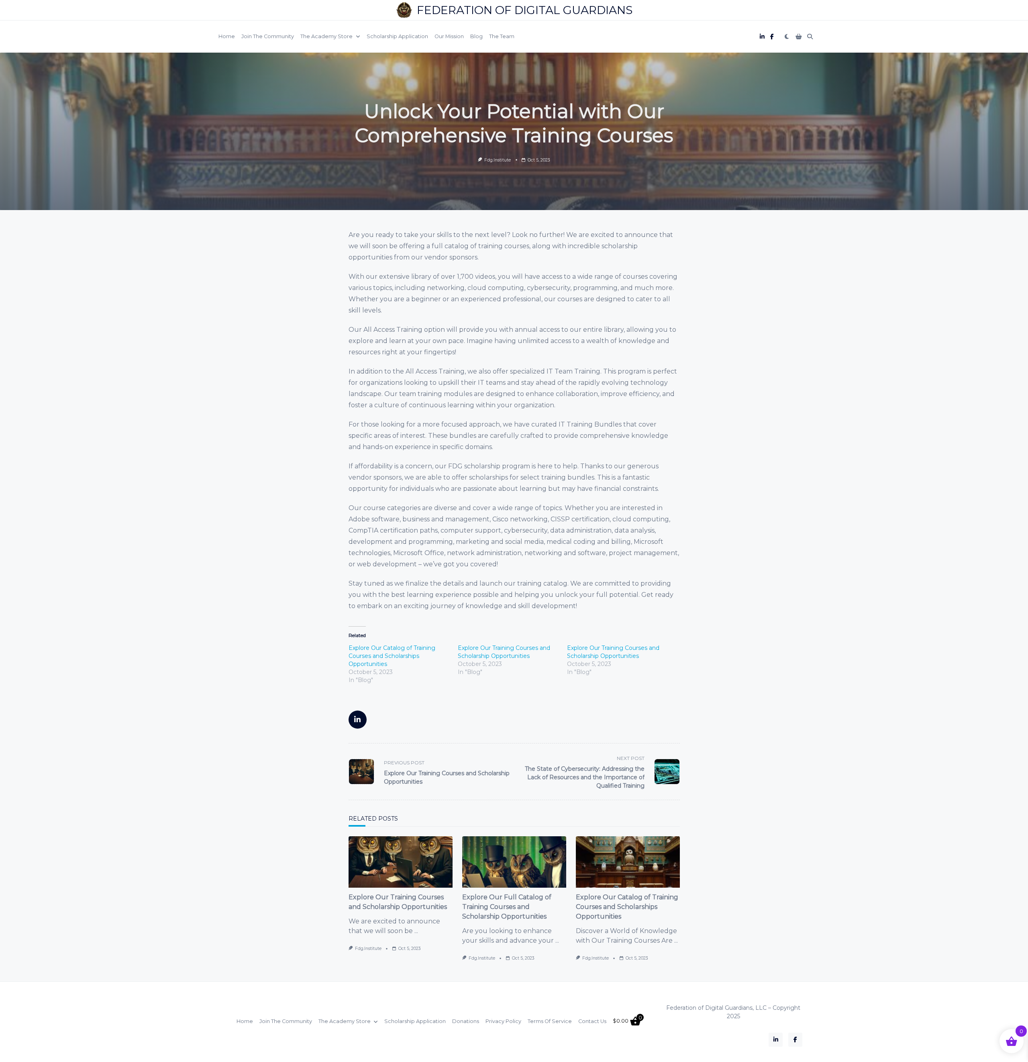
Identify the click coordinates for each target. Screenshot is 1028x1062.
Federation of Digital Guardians (524, 10)
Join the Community (267, 36)
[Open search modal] (810, 36)
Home (226, 36)
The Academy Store (326, 36)
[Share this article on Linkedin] (358, 720)
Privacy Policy (503, 1021)
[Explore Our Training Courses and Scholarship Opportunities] (401, 862)
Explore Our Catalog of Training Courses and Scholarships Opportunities (392, 656)
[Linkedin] (762, 36)
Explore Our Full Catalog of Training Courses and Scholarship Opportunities (506, 906)
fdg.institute (497, 160)
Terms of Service (550, 1021)
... (416, 931)
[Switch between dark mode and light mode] (787, 36)
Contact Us (592, 1021)
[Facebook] (772, 36)
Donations (465, 1021)
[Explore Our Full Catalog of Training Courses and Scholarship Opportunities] (514, 862)
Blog (476, 36)
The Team (501, 36)
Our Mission (449, 36)
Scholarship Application (397, 36)
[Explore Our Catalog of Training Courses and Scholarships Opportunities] (628, 862)
